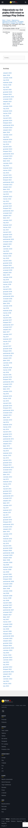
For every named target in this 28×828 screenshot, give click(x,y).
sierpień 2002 (7, 674)
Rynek (4, 775)
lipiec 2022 (6, 189)
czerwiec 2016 (7, 363)
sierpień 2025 (7, 101)
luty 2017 (6, 344)
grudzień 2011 (7, 491)
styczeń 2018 (7, 317)
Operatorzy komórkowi (9, 21)
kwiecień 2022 (7, 196)
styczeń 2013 (7, 460)
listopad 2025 (7, 94)
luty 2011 (6, 515)
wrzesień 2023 (7, 156)
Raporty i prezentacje (7, 779)
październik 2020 (8, 239)
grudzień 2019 (7, 263)
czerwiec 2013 (7, 448)
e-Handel (4, 792)
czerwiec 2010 (7, 534)
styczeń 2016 (7, 374)
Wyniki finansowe (6, 782)
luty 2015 (6, 401)
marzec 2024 (7, 142)
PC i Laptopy (5, 744)
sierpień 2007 (7, 614)
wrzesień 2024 (7, 127)
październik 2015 (8, 382)
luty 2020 (6, 258)
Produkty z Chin (6, 749)
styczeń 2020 (7, 260)
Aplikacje (4, 809)
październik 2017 (8, 325)
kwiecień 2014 (7, 424)
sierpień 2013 (7, 443)
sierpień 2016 (7, 358)
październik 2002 (8, 672)
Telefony (4, 733)
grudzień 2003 (7, 657)
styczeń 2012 (7, 489)
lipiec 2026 (6, 75)
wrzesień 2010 (7, 527)
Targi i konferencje (6, 784)
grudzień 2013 (7, 434)
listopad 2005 (7, 633)
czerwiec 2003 (7, 660)
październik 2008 (8, 581)
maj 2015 (6, 393)
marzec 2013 (7, 455)
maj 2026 (6, 80)
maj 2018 (6, 308)
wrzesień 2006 (7, 624)
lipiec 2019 (6, 275)
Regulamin (19, 821)
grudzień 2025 (7, 92)
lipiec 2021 (6, 218)
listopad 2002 (7, 669)
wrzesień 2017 (7, 327)
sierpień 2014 (7, 415)
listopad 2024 (7, 123)
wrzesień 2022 (7, 184)
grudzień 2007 (7, 605)
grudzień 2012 (7, 462)
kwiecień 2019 (7, 282)
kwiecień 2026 (7, 82)
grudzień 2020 (7, 234)
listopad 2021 (7, 208)
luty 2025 (6, 116)
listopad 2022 (7, 180)
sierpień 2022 (7, 187)
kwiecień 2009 (7, 567)
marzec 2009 (7, 569)
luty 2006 (6, 629)
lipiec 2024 (6, 132)
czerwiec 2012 (7, 477)
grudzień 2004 (7, 643)
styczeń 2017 (7, 346)
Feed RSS (4, 823)
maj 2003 (6, 662)
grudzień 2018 (7, 291)
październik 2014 (8, 410)
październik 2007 (8, 610)
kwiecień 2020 (7, 253)
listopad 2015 (7, 379)
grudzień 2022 (7, 177)
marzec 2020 (7, 256)
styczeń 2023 (7, 175)
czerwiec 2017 (7, 334)
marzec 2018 (7, 313)
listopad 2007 (7, 607)
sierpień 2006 (7, 626)
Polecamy (4, 722)
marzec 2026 (7, 85)
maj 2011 (6, 508)
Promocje (4, 719)
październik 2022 (8, 182)
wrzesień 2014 (7, 412)
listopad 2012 (7, 465)
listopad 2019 (7, 265)
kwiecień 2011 (7, 510)
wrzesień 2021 (7, 213)
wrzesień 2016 (7, 355)
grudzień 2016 (7, 348)
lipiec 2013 (6, 446)
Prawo (3, 790)
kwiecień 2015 (7, 396)
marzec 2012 (7, 484)
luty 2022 (6, 201)
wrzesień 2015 (7, 384)
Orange (3, 757)
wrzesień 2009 (7, 555)
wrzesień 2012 (7, 470)
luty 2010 (6, 543)
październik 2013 (8, 439)
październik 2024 (8, 125)
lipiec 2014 (6, 417)
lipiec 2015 (6, 389)
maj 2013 (6, 451)
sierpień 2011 (7, 500)
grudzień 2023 (7, 149)
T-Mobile (4, 763)
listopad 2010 (7, 522)
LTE (2, 771)
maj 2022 (6, 194)
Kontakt (8, 821)
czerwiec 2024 (7, 135)
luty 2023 (6, 173)
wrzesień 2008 (7, 584)
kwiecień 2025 (7, 111)
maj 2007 (6, 619)
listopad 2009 (7, 550)
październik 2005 (8, 636)
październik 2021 (8, 211)
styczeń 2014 (7, 432)
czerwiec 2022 (7, 192)
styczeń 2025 (7, 118)
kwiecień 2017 (7, 339)
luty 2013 (6, 458)
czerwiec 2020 (7, 249)
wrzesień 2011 (7, 498)
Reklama (4, 795)
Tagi (25, 821)
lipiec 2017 (6, 332)
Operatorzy (15, 20)
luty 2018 (6, 315)
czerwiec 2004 (7, 650)
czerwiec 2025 (7, 106)
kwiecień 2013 (7, 453)
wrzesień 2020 (7, 241)
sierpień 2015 (7, 386)
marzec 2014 (7, 427)
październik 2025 (8, 97)
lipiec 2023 (6, 161)
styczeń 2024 (7, 146)
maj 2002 (6, 681)
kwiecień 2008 (7, 595)
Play (3, 760)
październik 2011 (8, 496)
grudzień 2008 (7, 576)
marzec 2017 (7, 341)
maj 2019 (6, 279)
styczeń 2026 (7, 89)
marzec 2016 (7, 370)
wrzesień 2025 (7, 99)
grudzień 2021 (7, 206)
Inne (3, 800)
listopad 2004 (7, 645)
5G (2, 768)
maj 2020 (6, 251)
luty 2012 (6, 486)
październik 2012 (8, 467)
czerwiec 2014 (7, 420)
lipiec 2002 (6, 676)
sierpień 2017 (7, 329)
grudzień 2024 (7, 120)
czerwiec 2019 (7, 277)
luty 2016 (6, 372)
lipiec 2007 (6, 617)
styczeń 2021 (7, 232)
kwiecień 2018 (7, 310)
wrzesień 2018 (7, 298)
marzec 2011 (7, 512)
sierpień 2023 (7, 158)
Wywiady (4, 787)
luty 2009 (6, 572)
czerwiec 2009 (7, 562)
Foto (3, 811)
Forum (9, 20)
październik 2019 (8, 268)
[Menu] (2, 2)
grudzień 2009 (7, 548)
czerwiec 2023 (7, 163)
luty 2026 (6, 87)
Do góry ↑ (4, 825)
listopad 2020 (7, 237)
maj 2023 (6, 165)
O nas (3, 821)
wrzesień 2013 (7, 441)
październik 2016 (8, 353)
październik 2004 (8, 648)
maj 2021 (6, 222)
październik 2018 (8, 296)
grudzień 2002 (7, 667)
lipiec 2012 (6, 474)
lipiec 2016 (6, 360)
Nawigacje (4, 741)
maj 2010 (6, 536)
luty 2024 (6, 144)
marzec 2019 (7, 284)
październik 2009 (8, 553)
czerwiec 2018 (7, 306)
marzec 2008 (7, 598)
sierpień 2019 (7, 272)
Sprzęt (4, 726)
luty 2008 (6, 600)
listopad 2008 (7, 579)
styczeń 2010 (7, 546)
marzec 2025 (7, 113)
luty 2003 (6, 664)
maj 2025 (6, 108)
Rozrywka (4, 806)
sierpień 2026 (7, 73)
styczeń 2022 (7, 203)
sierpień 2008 (7, 586)
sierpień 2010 (7, 529)
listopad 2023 (7, 151)
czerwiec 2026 (7, 78)
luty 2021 (6, 230)
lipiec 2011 (6, 503)
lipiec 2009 (6, 560)
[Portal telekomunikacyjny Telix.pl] (14, 2)
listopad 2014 (7, 408)
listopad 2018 (7, 294)
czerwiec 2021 (7, 220)
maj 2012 (6, 479)
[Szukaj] (25, 2)
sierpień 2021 (7, 215)
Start (3, 20)
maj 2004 (6, 653)
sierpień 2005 (7, 641)
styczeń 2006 (7, 631)
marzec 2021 (7, 227)
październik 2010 (8, 524)
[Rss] (3, 711)
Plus (3, 765)
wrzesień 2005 (7, 638)
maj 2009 (6, 565)
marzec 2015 (7, 398)
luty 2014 (6, 429)
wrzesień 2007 (7, 612)
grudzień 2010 (7, 519)
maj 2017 (6, 336)
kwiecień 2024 (7, 139)
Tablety (3, 735)
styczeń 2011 (7, 517)
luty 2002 (6, 686)
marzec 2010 (7, 541)
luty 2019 (6, 287)
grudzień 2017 (7, 320)
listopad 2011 (7, 493)
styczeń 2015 (7, 403)
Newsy (4, 716)
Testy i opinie (5, 730)
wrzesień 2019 (7, 270)
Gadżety (4, 746)
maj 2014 (6, 422)
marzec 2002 (7, 683)
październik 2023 (8, 154)
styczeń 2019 (7, 289)
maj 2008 (6, 593)
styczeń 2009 (7, 574)
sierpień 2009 (7, 557)
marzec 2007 (7, 622)
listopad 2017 (7, 322)
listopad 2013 (7, 436)
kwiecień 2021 (7, 225)
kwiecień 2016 (7, 367)
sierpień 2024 (7, 130)
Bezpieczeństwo (6, 803)
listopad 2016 (7, 351)
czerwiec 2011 (7, 505)
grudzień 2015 (7, 377)
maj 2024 (6, 137)
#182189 (22, 30)
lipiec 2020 (6, 246)
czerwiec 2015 (7, 391)
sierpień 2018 (7, 301)
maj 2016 (6, 365)
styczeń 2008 (7, 603)
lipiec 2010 (6, 531)
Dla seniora (4, 738)
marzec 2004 (7, 655)
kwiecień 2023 (7, 168)
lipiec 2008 (6, 588)
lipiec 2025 (6, 104)
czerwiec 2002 (7, 679)
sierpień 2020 (7, 244)
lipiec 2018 (6, 303)
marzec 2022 (7, 199)
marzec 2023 (7, 170)
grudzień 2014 (7, 405)
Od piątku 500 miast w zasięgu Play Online (13, 22)
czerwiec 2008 (7, 591)
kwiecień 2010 (7, 538)
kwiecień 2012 (7, 481)
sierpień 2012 (7, 472)
